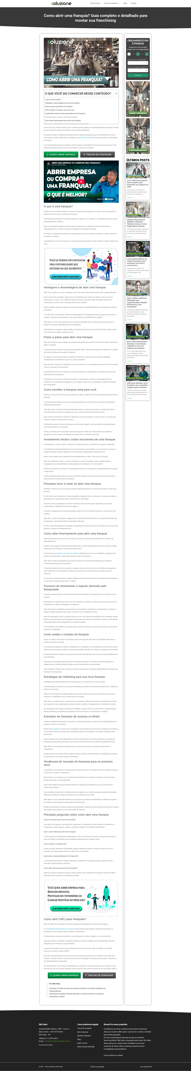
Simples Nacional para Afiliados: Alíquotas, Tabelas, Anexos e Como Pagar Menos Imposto (137, 223)
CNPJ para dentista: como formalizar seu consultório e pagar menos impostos (137, 385)
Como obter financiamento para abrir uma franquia (63, 120)
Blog (125, 3)
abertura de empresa (84, 138)
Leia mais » (130, 197)
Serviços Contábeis (111, 3)
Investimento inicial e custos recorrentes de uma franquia (65, 113)
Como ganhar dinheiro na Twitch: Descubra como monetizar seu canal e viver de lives (137, 262)
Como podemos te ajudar (113, 1055)
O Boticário (57, 729)
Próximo (138, 75)
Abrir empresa (82, 1032)
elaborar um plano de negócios (68, 553)
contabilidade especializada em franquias (60, 929)
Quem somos (82, 1043)
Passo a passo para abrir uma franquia (58, 106)
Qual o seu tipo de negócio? (137, 67)
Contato (133, 3)
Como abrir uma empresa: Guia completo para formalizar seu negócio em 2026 (137, 183)
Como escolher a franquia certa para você (59, 110)
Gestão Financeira (84, 1036)
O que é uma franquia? (53, 99)
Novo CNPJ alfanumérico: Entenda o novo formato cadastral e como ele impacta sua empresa (137, 345)
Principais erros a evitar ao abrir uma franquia (61, 117)
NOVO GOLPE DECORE (86, 1047)
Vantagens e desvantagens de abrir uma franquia (62, 103)
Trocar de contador (84, 1028)
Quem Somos (95, 3)
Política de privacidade (97, 1067)
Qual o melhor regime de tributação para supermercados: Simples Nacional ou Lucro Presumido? (137, 302)
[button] (116, 93)
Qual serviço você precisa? (137, 60)
